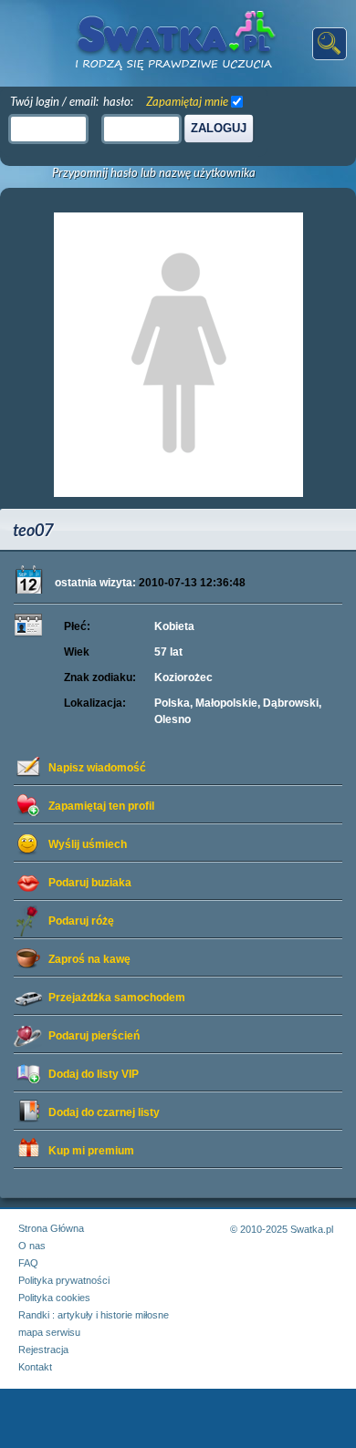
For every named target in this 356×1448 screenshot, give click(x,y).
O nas (32, 1245)
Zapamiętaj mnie (187, 101)
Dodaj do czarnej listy (104, 1112)
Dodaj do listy (93, 1074)
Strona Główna (51, 1228)
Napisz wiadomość (97, 767)
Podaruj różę (81, 921)
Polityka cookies (54, 1297)
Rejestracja (43, 1349)
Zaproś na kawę (89, 959)
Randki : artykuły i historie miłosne (93, 1314)
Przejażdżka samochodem (116, 997)
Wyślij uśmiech (87, 844)
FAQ (28, 1262)
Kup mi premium (91, 1150)
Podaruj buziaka (89, 882)
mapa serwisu (49, 1332)
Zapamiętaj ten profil (101, 806)
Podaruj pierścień (94, 1035)
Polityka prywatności (64, 1280)
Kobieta (174, 626)
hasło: (118, 101)
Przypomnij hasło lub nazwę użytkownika (154, 173)
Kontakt (35, 1366)
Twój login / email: (54, 101)
